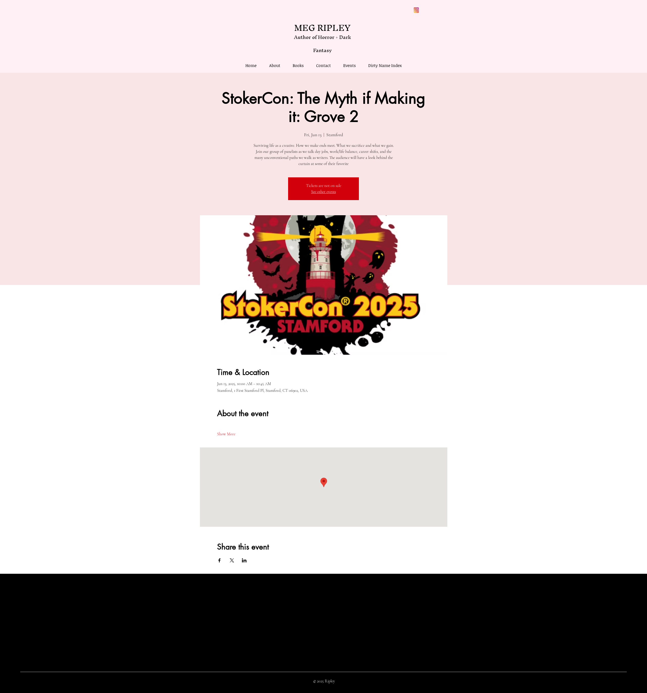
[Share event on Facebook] (219, 560)
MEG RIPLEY (322, 27)
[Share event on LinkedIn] (244, 560)
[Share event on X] (231, 560)
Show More (226, 434)
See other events (323, 191)
